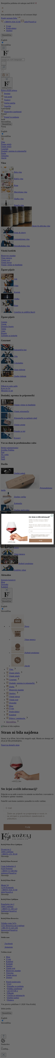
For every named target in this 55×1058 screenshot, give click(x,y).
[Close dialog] (52, 515)
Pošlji (40, 540)
